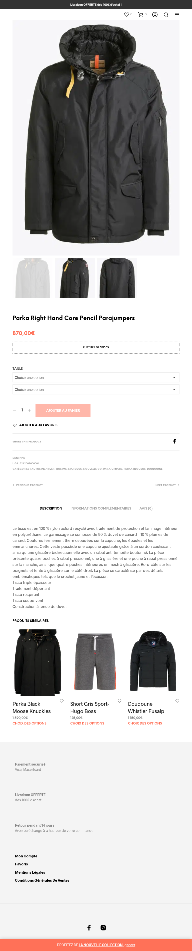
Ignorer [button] (129, 945)
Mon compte (26, 856)
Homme (61, 469)
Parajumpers (112, 469)
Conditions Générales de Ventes (42, 880)
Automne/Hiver (43, 469)
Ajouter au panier (63, 410)
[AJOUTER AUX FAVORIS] (62, 701)
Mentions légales (30, 872)
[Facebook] (176, 442)
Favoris (21, 864)
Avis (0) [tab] (146, 508)
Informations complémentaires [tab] (100, 508)
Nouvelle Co (92, 469)
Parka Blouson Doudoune (143, 469)
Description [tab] (51, 508)
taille (17, 368)
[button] (128, 14)
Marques (75, 469)
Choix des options (29, 723)
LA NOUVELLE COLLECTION (101, 945)
